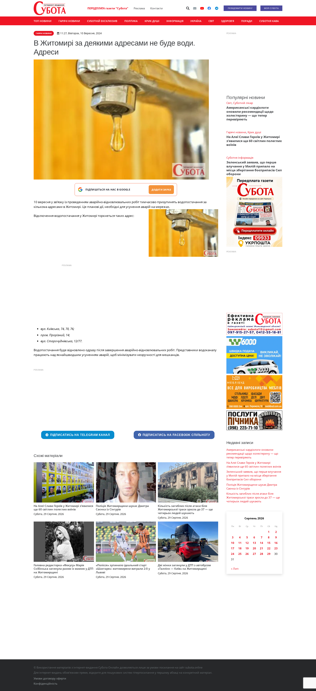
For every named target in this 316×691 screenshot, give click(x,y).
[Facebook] (209, 8)
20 (254, 548)
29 (268, 554)
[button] (188, 8)
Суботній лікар (243, 103)
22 (268, 548)
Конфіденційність (45, 683)
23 (276, 548)
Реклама (139, 8)
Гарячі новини (236, 132)
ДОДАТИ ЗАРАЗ (161, 189)
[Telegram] (216, 8)
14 (261, 543)
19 (247, 548)
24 (232, 554)
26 (247, 554)
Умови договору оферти (50, 678)
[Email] (194, 8)
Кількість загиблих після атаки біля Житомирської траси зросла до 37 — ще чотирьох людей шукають (185, 509)
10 (232, 543)
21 (261, 548)
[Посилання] (50, 8)
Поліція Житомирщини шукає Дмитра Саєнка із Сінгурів (122, 507)
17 (232, 548)
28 (261, 554)
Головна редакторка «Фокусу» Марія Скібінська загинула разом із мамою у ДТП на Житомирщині (63, 568)
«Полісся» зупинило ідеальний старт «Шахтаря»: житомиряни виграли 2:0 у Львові (123, 568)
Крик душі (254, 132)
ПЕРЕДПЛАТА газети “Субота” (107, 8)
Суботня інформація (239, 157)
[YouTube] (202, 8)
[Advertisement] (126, 294)
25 (240, 554)
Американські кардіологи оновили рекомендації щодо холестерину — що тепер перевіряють (250, 113)
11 (240, 543)
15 (268, 543)
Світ (229, 103)
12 (247, 543)
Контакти (156, 8)
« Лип (234, 568)
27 (254, 554)
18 (240, 548)
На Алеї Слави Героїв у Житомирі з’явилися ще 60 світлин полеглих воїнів (63, 507)
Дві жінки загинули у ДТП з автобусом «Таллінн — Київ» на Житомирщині (184, 567)
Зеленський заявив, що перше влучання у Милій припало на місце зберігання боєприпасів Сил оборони (254, 168)
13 (254, 543)
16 (276, 543)
